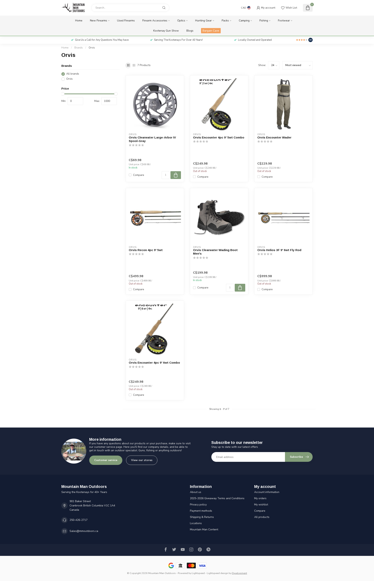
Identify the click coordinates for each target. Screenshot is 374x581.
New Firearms (98, 20)
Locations (196, 523)
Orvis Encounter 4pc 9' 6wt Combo (154, 362)
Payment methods (201, 511)
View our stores (141, 460)
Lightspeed (198, 573)
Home (78, 20)
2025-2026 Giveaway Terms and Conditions (217, 498)
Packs (225, 20)
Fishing (263, 20)
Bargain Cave (211, 31)
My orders (260, 498)
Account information (266, 492)
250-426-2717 (78, 520)
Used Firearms (126, 20)
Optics (181, 20)
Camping (244, 20)
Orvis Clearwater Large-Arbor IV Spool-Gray (152, 139)
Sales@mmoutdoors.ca (84, 531)
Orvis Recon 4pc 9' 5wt (146, 250)
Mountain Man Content (204, 529)
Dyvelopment (239, 573)
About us (195, 492)
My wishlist (261, 504)
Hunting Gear (203, 20)
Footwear (284, 20)
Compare (138, 175)
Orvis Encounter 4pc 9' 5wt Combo (218, 137)
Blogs (189, 31)
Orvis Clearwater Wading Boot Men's (215, 251)
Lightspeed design (217, 573)
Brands (78, 47)
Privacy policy (198, 504)
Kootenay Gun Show (166, 31)
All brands (72, 73)
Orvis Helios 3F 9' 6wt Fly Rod (279, 250)
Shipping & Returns (202, 517)
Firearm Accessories (154, 20)
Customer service (105, 460)
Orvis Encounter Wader (274, 137)
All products (261, 517)
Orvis (92, 47)
